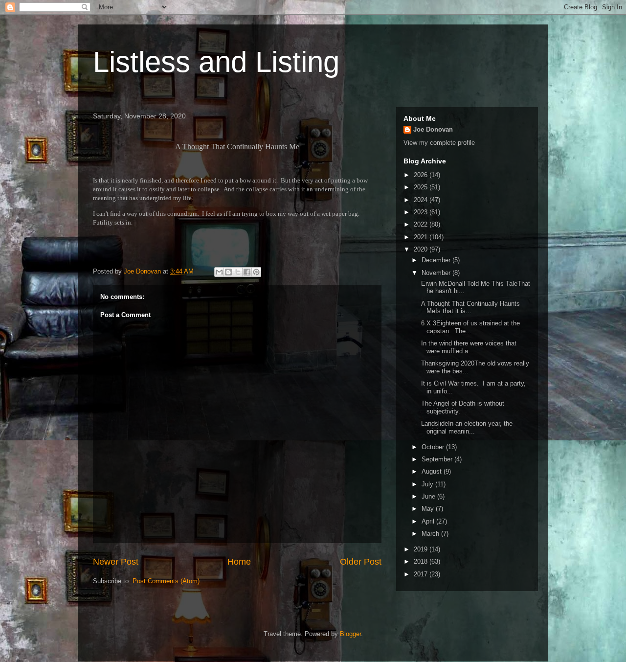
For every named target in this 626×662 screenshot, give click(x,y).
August (433, 471)
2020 (421, 249)
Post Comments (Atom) (166, 581)
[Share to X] (238, 272)
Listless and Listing (216, 62)
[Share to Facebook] (247, 272)
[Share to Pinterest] (256, 272)
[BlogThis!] (228, 272)
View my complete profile (439, 142)
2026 (421, 175)
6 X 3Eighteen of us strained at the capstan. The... (469, 327)
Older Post (360, 562)
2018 (421, 561)
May (429, 508)
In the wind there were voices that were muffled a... (467, 347)
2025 (421, 187)
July (428, 484)
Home (239, 562)
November (437, 272)
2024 (421, 200)
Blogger (350, 634)
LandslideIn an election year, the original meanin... (466, 427)
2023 (421, 212)
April (429, 521)
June (429, 496)
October (434, 447)
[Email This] (219, 272)
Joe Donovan (433, 129)
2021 (421, 237)
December (437, 260)
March (431, 533)
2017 (421, 574)
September (438, 459)
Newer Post (115, 562)
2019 (421, 549)
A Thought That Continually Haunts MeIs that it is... (469, 307)
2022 (421, 224)
